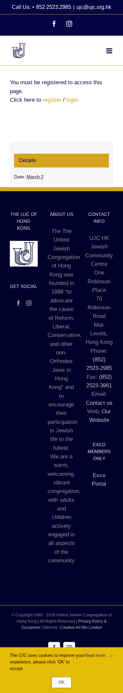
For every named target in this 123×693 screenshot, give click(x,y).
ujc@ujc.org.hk (93, 7)
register (52, 100)
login (72, 100)
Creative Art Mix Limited (81, 627)
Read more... (98, 655)
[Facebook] (18, 303)
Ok (61, 682)
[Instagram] (28, 303)
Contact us (99, 403)
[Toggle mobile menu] (109, 50)
